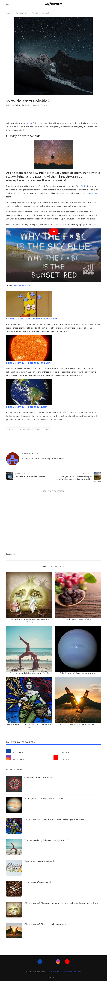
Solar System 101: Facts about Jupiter (44, 798)
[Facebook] (39, 961)
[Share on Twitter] (23, 113)
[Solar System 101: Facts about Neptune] (78, 649)
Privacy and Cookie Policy (71, 972)
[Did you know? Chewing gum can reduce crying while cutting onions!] (29, 595)
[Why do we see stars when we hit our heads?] (29, 293)
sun (31, 123)
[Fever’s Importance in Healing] (14, 868)
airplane (94, 193)
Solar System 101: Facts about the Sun (28, 362)
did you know (24, 429)
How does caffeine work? (37, 882)
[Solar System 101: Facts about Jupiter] (14, 805)
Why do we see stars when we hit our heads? (32, 318)
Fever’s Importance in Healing (40, 861)
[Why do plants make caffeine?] (78, 595)
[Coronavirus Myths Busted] (14, 784)
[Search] (99, 4)
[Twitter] (49, 961)
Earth (83, 186)
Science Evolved (22, 105)
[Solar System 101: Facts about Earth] (29, 381)
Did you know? (21, 13)
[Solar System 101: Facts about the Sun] (29, 337)
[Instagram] (58, 961)
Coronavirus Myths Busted (38, 777)
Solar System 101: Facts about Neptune (78, 673)
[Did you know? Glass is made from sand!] (78, 700)
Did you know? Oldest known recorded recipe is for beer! (54, 819)
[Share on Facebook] (19, 113)
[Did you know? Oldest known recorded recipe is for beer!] (29, 700)
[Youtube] (67, 961)
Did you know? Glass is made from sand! (78, 724)
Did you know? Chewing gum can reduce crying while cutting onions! (61, 903)
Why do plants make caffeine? (78, 619)
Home (8, 13)
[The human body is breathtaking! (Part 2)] (29, 649)
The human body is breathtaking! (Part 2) (29, 673)
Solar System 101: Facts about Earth (26, 406)
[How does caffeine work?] (14, 889)
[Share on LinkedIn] (28, 113)
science (37, 429)
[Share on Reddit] (32, 113)
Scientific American (21, 285)
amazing (11, 429)
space (47, 429)
